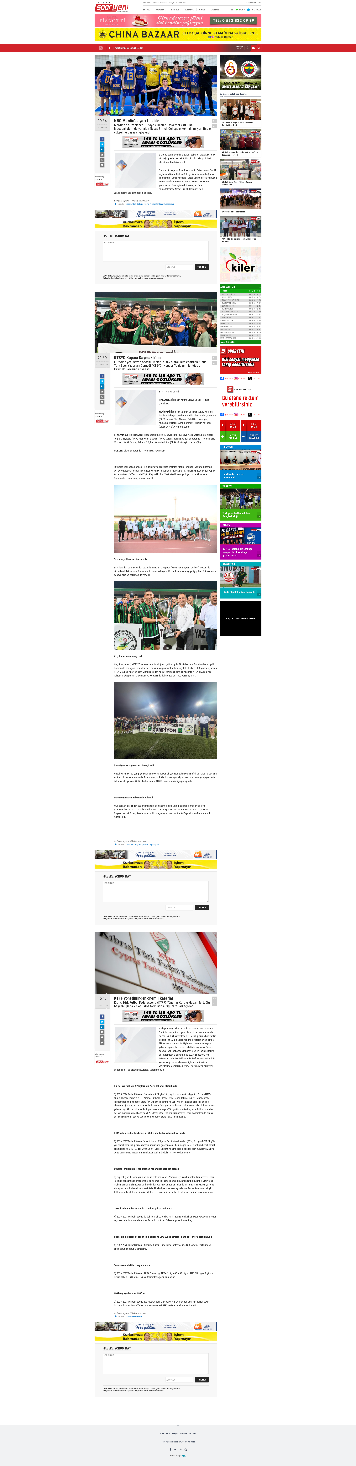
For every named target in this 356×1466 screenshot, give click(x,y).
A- (214, 126)
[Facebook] (102, 139)
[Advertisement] (81, 96)
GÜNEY (226, 525)
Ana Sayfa (147, 3)
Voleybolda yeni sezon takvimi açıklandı (128, 47)
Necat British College (134, 204)
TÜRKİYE (227, 486)
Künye (175, 1433)
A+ (214, 121)
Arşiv (172, 3)
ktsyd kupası (154, 844)
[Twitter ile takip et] (175, 1449)
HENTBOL (227, 447)
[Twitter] (102, 144)
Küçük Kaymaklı (141, 844)
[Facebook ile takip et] (170, 1449)
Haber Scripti (175, 1455)
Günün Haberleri (160, 3)
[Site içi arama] (258, 48)
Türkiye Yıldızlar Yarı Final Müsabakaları (159, 204)
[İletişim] (253, 48)
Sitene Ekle (181, 3)
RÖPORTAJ (228, 564)
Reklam (192, 1433)
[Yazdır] (102, 160)
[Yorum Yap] (102, 165)
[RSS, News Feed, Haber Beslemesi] (180, 1449)
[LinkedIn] (102, 149)
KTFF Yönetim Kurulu (134, 1316)
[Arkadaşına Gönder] (102, 154)
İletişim (183, 1433)
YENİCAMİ (130, 844)
